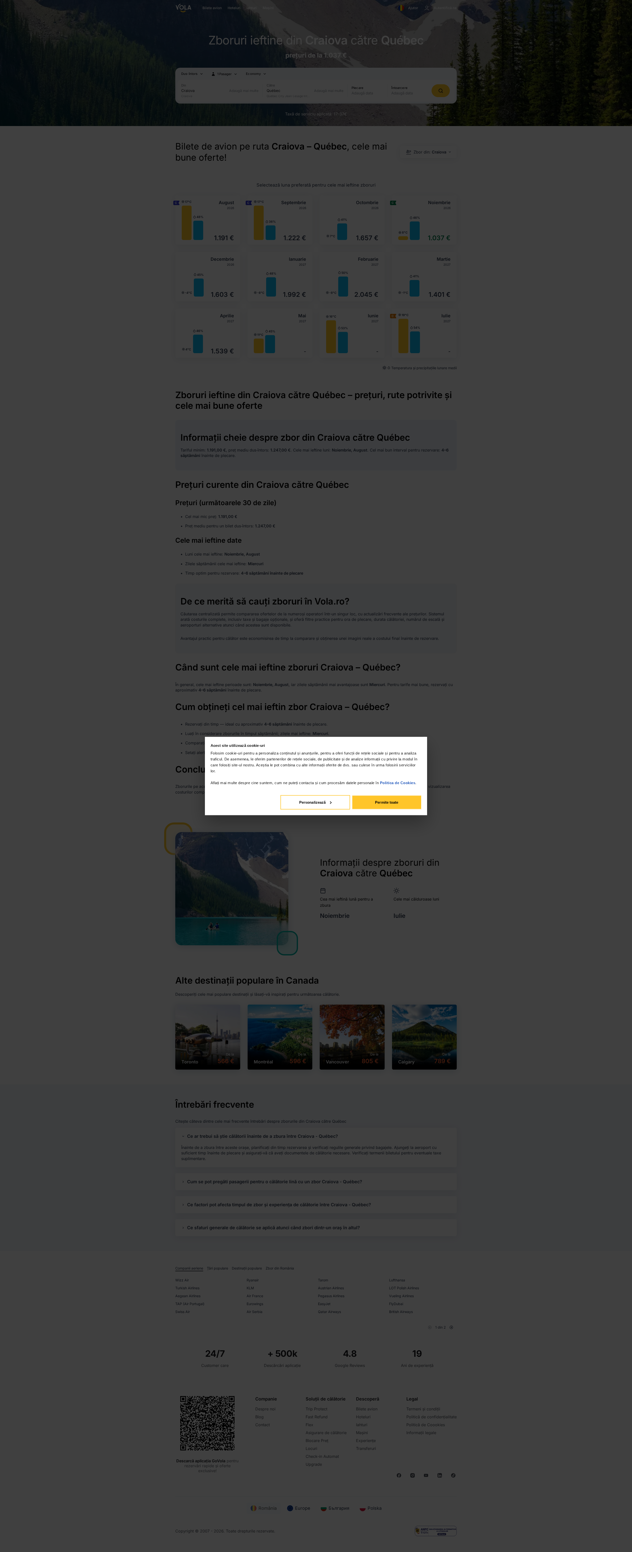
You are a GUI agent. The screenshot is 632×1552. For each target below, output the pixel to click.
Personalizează (312, 802)
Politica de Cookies (397, 783)
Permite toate (386, 802)
